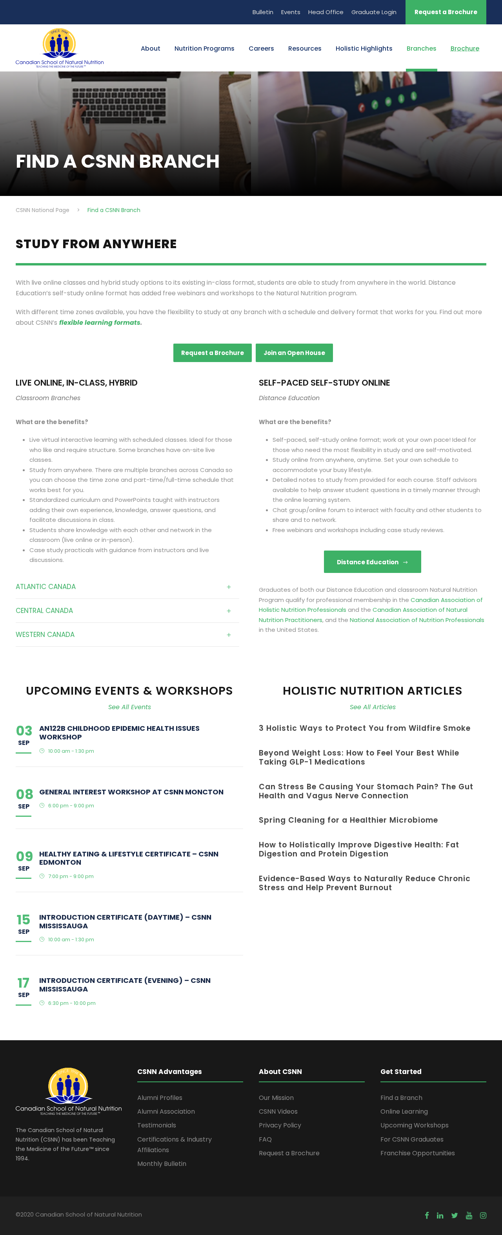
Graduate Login (374, 12)
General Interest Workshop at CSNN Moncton (131, 792)
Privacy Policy (280, 1125)
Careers (261, 48)
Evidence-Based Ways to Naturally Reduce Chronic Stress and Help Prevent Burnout (365, 883)
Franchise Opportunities (417, 1153)
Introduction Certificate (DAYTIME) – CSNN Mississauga (125, 921)
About (150, 48)
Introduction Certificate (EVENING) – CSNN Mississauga (125, 984)
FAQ (265, 1139)
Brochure (465, 48)
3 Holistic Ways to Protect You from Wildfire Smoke (365, 728)
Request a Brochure (446, 12)
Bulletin (263, 12)
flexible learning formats (99, 322)
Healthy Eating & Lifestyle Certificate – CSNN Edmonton (128, 858)
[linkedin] (440, 1215)
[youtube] (469, 1215)
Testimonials (156, 1125)
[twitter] (454, 1215)
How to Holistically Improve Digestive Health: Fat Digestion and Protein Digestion (359, 849)
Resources (305, 48)
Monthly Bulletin (161, 1163)
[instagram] (483, 1215)
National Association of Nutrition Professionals (417, 620)
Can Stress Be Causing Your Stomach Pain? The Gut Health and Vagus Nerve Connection (366, 791)
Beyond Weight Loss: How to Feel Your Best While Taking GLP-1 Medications (359, 757)
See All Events (129, 707)
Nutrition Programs (205, 48)
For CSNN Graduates (412, 1139)
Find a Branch (401, 1097)
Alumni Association (166, 1111)
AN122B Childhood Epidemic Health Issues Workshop (119, 732)
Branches (422, 48)
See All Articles (373, 707)
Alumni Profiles (159, 1097)
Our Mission (276, 1097)
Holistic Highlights (364, 48)
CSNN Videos (278, 1111)
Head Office (326, 12)
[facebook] (427, 1215)
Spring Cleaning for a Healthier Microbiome (348, 820)
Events (290, 12)
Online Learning (404, 1111)
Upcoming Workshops (414, 1125)
